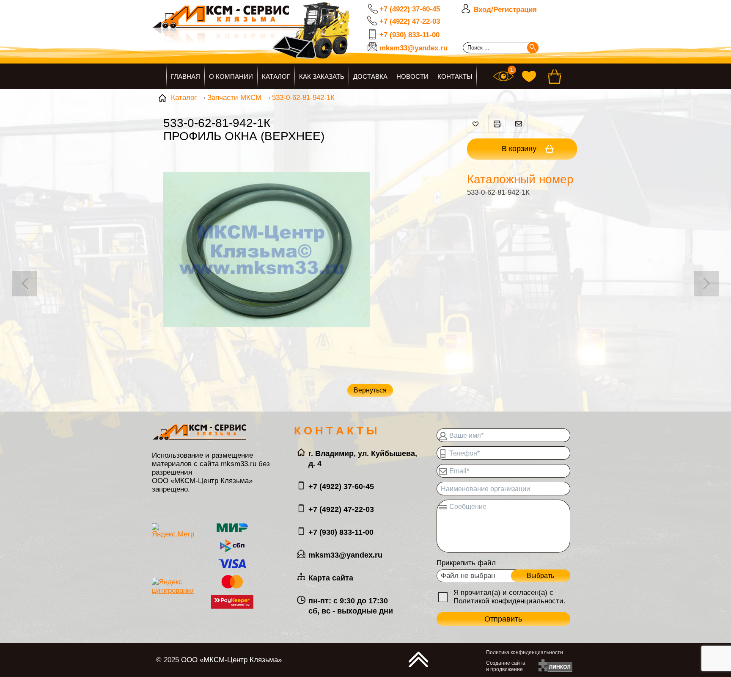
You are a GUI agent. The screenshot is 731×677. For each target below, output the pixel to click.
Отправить (503, 619)
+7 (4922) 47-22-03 (409, 21)
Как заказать (321, 76)
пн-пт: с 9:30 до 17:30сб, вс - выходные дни (350, 606)
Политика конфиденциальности (524, 652)
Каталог (276, 76)
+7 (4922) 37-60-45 (409, 9)
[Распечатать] (497, 123)
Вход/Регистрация (505, 10)
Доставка (370, 76)
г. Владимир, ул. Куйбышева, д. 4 (362, 458)
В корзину (520, 148)
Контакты (454, 76)
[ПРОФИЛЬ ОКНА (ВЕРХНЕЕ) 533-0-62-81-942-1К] (266, 250)
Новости (412, 76)
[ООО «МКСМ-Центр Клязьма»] (279, 37)
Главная (185, 76)
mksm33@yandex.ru (413, 48)
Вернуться (370, 390)
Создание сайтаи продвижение (505, 666)
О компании (231, 76)
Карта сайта (330, 578)
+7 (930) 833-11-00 (409, 35)
